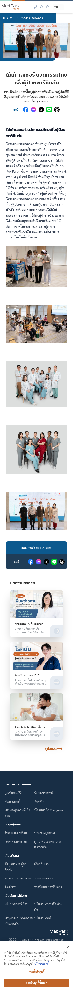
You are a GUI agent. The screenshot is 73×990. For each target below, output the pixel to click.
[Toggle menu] (69, 7)
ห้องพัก (39, 801)
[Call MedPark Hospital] (35, 7)
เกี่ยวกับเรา (41, 864)
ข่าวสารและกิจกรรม (18, 878)
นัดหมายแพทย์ (43, 793)
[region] (36, 965)
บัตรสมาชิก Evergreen (48, 810)
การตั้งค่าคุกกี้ (36, 971)
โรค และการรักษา (16, 833)
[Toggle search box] (41, 7)
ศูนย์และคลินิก (14, 793)
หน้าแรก (8, 18)
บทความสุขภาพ (44, 833)
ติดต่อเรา (10, 887)
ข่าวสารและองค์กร (32, 18)
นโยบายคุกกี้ (42, 918)
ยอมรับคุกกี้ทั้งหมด (36, 982)
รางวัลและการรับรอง (48, 887)
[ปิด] (68, 946)
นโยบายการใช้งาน (17, 904)
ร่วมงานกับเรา (43, 878)
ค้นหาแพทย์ (12, 801)
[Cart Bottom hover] (47, 7)
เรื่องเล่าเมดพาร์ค (16, 841)
